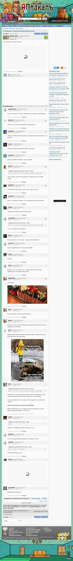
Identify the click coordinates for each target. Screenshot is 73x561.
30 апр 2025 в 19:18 (20, 218)
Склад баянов (59, 134)
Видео (21, 28)
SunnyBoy (53, 145)
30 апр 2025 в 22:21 (19, 434)
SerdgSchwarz (12, 109)
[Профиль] (6, 37)
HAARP (10, 417)
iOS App (47, 528)
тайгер (10, 254)
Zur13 (9, 330)
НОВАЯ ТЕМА (44, 33)
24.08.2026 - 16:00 (15, 74)
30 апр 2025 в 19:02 (18, 166)
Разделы (7, 26)
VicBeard (53, 90)
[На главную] (3, 26)
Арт (36, 26)
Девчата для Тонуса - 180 (56, 100)
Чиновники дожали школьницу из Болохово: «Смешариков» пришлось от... (59, 94)
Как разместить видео (32, 532)
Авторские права (13, 530)
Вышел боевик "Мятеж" (55, 79)
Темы (38, 18)
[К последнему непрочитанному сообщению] (16, 33)
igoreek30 (11, 196)
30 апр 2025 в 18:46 (24, 35)
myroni (10, 144)
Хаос (24, 26)
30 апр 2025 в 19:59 (18, 320)
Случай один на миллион (56, 147)
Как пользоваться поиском (33, 529)
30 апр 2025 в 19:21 (20, 243)
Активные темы (27, 22)
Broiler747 (10, 120)
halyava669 (11, 487)
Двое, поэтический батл (55, 83)
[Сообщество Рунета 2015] (63, 536)
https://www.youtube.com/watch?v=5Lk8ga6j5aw (20, 405)
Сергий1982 (11, 218)
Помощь (34, 22)
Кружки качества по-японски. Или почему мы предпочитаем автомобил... (58, 111)
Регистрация (57, 21)
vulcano (52, 139)
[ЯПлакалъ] (9, 20)
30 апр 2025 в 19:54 (17, 309)
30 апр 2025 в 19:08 (19, 196)
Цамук (10, 265)
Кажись (10, 459)
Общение (18, 26)
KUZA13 (10, 166)
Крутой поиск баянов (24, 20)
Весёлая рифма (58, 84)
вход (66, 21)
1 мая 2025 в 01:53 (19, 442)
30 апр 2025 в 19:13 (18, 207)
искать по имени (26, 503)
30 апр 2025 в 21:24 (18, 417)
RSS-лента (11, 533)
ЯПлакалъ (20, 71)
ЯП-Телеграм (35, 498)
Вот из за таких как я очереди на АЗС (59, 142)
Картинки (60, 101)
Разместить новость (32, 535)
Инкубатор (30, 26)
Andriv (10, 235)
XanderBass (53, 107)
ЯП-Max (44, 498)
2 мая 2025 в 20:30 (18, 459)
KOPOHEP (10, 434)
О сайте (20, 22)
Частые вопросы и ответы (16, 532)
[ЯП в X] (64, 67)
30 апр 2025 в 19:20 (18, 235)
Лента (12, 26)
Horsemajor (53, 101)
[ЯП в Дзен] (59, 67)
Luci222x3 (11, 243)
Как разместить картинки (33, 530)
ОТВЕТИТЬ (37, 33)
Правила (39, 22)
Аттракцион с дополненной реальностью (19, 31)
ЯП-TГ (47, 26)
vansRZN (10, 442)
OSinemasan (53, 80)
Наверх (69, 558)
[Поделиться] (45, 31)
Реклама (20, 23)
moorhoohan (53, 76)
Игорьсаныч (53, 149)
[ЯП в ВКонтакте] (57, 67)
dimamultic (53, 156)
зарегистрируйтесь (35, 506)
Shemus (52, 126)
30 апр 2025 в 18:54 (22, 109)
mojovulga (11, 155)
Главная (6, 28)
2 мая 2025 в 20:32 (20, 487)
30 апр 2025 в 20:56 (17, 330)
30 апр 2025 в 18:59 (19, 155)
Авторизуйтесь (15, 506)
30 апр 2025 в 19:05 (20, 185)
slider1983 (11, 131)
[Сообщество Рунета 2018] (59, 536)
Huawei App (48, 530)
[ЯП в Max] (65, 67)
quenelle (52, 97)
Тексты (58, 90)
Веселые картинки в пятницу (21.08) (59, 104)
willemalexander (13, 36)
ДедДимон (11, 185)
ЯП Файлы (40, 26)
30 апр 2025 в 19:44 (18, 254)
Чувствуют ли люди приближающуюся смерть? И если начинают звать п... (58, 153)
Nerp (52, 84)
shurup (52, 134)
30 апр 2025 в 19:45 (18, 265)
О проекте (11, 528)
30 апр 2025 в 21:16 (17, 384)
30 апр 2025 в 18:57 (18, 144)
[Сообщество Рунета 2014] (68, 536)
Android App (48, 529)
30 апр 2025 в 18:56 (20, 131)
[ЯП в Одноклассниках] (62, 67)
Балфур (10, 207)
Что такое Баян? (30, 528)
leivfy (9, 384)
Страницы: (5, 33)
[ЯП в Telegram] (55, 67)
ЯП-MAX (54, 26)
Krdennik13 (53, 115)
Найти (44, 18)
